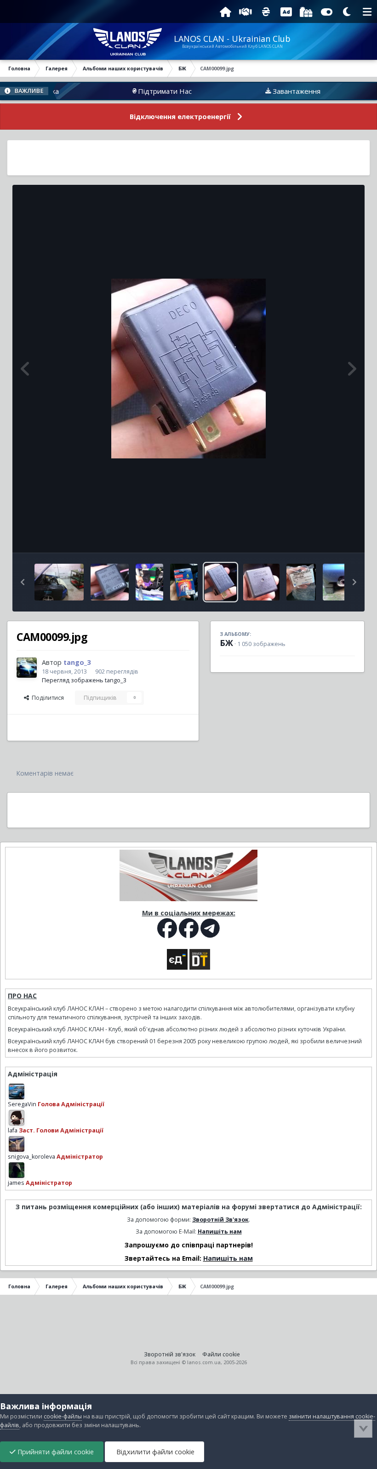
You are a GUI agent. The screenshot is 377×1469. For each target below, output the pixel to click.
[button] (22, 582)
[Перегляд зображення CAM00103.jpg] (110, 582)
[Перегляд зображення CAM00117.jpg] (59, 582)
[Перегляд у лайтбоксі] (188, 368)
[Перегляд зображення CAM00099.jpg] (220, 582)
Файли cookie (221, 1354)
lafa (12, 1130)
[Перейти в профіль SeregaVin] (16, 1091)
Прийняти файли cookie (55, 1451)
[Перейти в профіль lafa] (16, 1118)
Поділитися (46, 698)
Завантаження (273, 91)
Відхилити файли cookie (154, 1451)
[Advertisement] (188, 157)
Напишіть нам (220, 1231)
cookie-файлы (63, 1416)
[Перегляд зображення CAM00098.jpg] (261, 582)
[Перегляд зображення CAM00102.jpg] (149, 582)
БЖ (226, 642)
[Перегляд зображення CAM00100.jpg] (184, 582)
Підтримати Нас (141, 91)
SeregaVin (22, 1104)
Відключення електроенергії (180, 116)
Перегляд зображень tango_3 (84, 680)
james (16, 1183)
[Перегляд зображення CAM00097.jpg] (301, 582)
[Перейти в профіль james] (16, 1170)
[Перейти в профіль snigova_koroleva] (16, 1144)
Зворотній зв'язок (169, 1354)
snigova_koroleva (31, 1156)
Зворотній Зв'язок (220, 1219)
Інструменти (326, 536)
